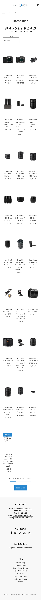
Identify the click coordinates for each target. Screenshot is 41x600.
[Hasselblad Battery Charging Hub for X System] (8, 104)
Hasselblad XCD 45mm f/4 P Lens (20, 218)
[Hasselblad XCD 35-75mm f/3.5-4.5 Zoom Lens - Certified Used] (20, 244)
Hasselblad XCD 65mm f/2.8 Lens (33, 218)
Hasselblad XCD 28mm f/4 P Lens (8, 360)
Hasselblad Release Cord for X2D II (8, 311)
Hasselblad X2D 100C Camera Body (20, 77)
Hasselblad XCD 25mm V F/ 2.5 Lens (33, 360)
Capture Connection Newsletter (20, 548)
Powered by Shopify (30, 595)
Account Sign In (26, 518)
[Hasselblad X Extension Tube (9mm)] (33, 391)
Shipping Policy (20, 565)
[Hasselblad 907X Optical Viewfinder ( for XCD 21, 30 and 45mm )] (20, 293)
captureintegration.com (24, 508)
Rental (20, 582)
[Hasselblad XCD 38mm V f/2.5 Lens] (8, 155)
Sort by (11, 36)
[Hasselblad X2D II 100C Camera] (8, 59)
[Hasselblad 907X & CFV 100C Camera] (33, 59)
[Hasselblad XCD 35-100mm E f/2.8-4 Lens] (33, 104)
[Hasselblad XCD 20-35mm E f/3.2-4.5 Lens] (8, 391)
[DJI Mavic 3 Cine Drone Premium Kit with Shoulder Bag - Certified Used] (8, 438)
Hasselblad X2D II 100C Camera (8, 77)
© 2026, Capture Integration (12, 595)
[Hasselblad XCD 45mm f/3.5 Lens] (8, 199)
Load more (20, 488)
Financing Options (20, 576)
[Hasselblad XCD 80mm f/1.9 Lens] (8, 244)
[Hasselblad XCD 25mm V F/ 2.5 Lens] (33, 342)
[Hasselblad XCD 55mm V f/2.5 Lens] (20, 155)
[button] (11, 40)
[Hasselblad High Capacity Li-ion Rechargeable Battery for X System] (20, 104)
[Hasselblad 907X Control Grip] (33, 244)
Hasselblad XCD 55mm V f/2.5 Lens (20, 173)
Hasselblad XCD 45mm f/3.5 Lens (8, 218)
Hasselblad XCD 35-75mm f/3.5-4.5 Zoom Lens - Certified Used (20, 264)
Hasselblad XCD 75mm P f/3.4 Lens (20, 409)
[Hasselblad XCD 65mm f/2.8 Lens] (33, 199)
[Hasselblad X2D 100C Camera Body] (20, 59)
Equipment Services (21, 579)
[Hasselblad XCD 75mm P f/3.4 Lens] (20, 391)
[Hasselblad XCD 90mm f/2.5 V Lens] (33, 155)
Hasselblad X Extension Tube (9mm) (33, 409)
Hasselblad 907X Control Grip (33, 262)
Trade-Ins (20, 573)
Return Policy (20, 563)
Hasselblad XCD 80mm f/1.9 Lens (8, 262)
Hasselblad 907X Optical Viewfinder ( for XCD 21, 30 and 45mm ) (20, 314)
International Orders (20, 568)
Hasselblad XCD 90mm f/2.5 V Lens (33, 173)
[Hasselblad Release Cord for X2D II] (8, 293)
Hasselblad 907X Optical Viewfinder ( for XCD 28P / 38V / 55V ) (20, 363)
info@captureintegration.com (23, 515)
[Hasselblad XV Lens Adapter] (33, 293)
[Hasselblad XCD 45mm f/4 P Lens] (20, 199)
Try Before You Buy (20, 571)
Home (3, 13)
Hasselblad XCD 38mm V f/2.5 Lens (7, 173)
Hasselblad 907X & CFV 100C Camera (33, 77)
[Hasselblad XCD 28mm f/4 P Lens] (8, 342)
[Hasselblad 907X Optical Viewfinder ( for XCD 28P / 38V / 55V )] (20, 342)
